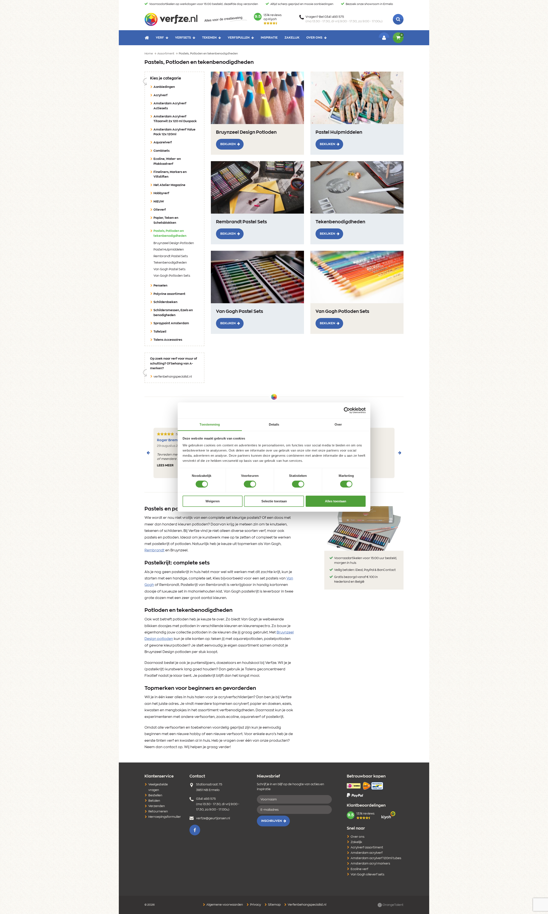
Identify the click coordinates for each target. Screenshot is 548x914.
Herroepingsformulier (164, 816)
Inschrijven (271, 820)
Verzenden (156, 806)
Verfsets (183, 37)
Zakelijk (291, 37)
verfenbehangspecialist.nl (172, 376)
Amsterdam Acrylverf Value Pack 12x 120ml (174, 132)
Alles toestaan (335, 501)
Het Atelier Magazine (169, 185)
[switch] (250, 484)
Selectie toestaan (274, 501)
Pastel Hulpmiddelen (168, 249)
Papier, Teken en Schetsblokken (165, 220)
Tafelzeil (159, 331)
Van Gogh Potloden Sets (171, 275)
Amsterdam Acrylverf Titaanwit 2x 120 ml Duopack (175, 119)
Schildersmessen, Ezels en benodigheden (173, 313)
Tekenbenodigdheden (170, 262)
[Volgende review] (399, 452)
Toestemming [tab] (210, 424)
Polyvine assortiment (169, 294)
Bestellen (155, 795)
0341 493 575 (206, 798)
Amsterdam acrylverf (367, 852)
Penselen (160, 285)
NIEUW (158, 201)
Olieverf (159, 209)
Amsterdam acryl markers (370, 863)
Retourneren (158, 811)
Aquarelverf (162, 142)
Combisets (161, 150)
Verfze (170, 19)
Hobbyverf (161, 193)
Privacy (255, 904)
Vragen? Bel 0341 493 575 (344, 19)
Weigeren (213, 501)
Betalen (154, 800)
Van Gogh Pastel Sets (169, 269)
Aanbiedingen (164, 87)
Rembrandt (154, 550)
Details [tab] (274, 424)
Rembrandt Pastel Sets (170, 256)
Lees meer (165, 465)
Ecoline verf (359, 869)
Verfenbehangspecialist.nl (306, 904)
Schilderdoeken (165, 302)
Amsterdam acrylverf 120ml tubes (376, 858)
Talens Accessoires (167, 339)
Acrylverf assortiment (367, 847)
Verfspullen (239, 37)
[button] (194, 830)
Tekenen (209, 37)
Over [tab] (338, 424)
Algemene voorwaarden (224, 904)
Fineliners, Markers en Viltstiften (170, 174)
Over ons (314, 37)
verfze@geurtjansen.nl (213, 818)
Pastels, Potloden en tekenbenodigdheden (176, 233)
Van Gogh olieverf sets (367, 874)
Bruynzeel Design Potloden (173, 243)
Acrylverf (160, 95)
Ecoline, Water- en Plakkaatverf (167, 161)
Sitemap (274, 904)
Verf (160, 37)
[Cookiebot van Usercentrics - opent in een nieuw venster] (347, 410)
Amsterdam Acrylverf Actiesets (169, 106)
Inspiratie (269, 37)
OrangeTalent (393, 904)
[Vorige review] (148, 452)
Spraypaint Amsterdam (171, 323)
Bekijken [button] (228, 144)
